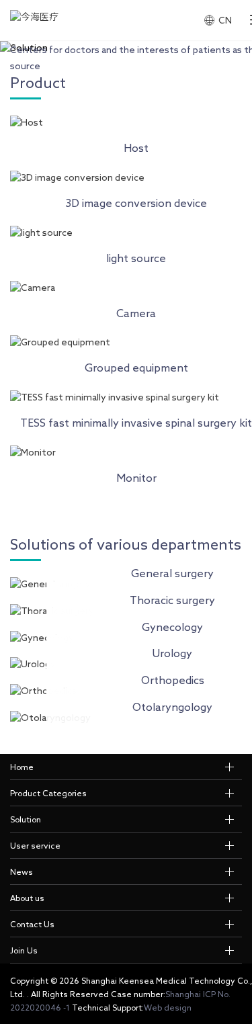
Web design (168, 1007)
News (21, 871)
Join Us (24, 950)
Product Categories (48, 793)
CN (225, 20)
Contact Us (32, 924)
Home (22, 767)
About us (27, 898)
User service (35, 845)
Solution (25, 819)
